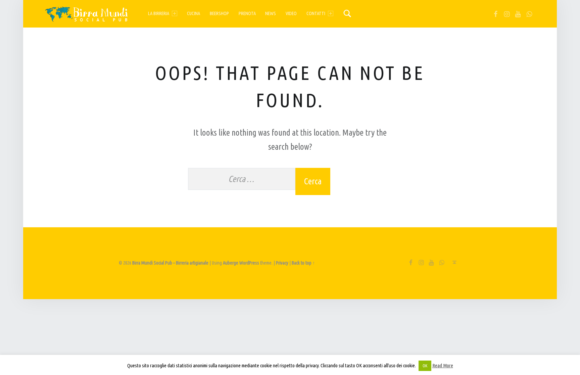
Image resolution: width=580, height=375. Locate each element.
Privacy (282, 263)
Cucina (193, 13)
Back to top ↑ (303, 263)
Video (291, 13)
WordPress (249, 263)
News (270, 13)
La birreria (158, 13)
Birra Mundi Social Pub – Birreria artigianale (170, 263)
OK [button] (425, 365)
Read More (442, 365)
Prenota (247, 13)
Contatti (315, 13)
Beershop (219, 13)
